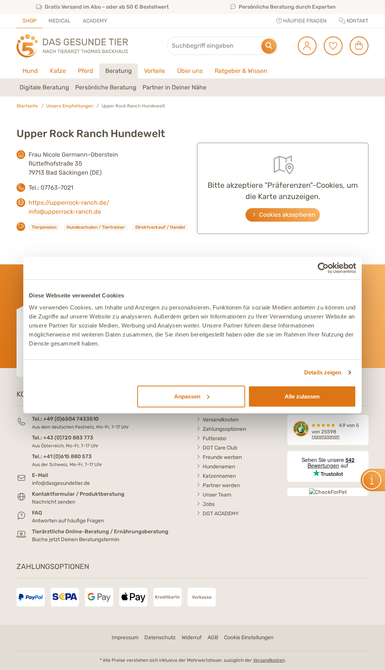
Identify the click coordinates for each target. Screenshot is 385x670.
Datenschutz (160, 637)
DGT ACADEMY (221, 513)
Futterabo (214, 438)
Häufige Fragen (304, 21)
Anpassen (187, 396)
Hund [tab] (30, 70)
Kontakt (357, 21)
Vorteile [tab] (154, 70)
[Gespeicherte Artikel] (330, 45)
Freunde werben (222, 457)
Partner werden (221, 485)
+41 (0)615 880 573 (67, 456)
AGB (213, 637)
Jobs (209, 504)
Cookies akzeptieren (286, 214)
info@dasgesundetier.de (61, 483)
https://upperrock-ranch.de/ (69, 202)
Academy (95, 21)
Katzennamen (219, 476)
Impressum (125, 637)
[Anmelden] (304, 45)
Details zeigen (322, 372)
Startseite (27, 106)
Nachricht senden (53, 502)
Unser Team (217, 495)
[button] (44, 87)
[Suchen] (269, 46)
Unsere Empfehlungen (69, 106)
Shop (29, 21)
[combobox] (222, 46)
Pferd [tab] (85, 70)
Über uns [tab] (190, 70)
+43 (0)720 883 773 (68, 438)
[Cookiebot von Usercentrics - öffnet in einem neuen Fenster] (323, 268)
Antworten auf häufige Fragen (68, 521)
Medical (60, 21)
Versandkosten (220, 419)
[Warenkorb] (356, 45)
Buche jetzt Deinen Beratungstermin (75, 539)
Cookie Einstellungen (248, 637)
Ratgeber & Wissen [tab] (241, 70)
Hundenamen (219, 466)
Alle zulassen (302, 396)
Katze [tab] (58, 70)
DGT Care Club (220, 448)
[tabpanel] (192, 87)
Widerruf (192, 637)
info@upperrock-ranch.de (65, 211)
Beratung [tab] (118, 70)
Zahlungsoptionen (224, 429)
